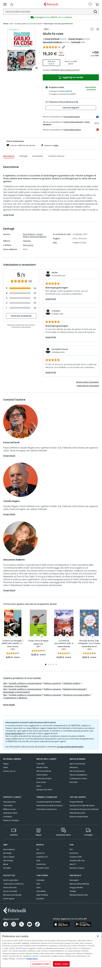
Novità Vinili (41, 864)
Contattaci (7, 816)
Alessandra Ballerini (52, 42)
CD (37, 849)
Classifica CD (42, 857)
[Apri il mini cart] (97, 4)
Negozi (6, 764)
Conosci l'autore (56, 156)
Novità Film (74, 853)
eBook (5, 864)
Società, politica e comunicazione (25, 683)
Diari (38, 884)
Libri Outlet (7, 853)
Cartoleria (40, 880)
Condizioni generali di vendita (48, 802)
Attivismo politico (71, 683)
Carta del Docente (72, 117)
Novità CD (40, 853)
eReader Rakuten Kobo (79, 895)
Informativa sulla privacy (46, 809)
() (59, 47)
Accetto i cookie (61, 964)
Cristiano (56, 311)
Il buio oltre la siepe (38, 640)
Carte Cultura (41, 775)
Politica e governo (52, 683)
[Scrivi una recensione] (63, 47)
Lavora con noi (9, 771)
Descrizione (8, 156)
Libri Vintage (8, 860)
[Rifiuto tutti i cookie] (98, 936)
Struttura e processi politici (76, 695)
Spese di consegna (11, 820)
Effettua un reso (9, 809)
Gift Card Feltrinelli (43, 771)
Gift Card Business (77, 771)
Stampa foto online (44, 790)
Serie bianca (28, 245)
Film (71, 849)
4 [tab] (53, 664)
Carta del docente (43, 778)
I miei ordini (7, 805)
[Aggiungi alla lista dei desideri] (92, 29)
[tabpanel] (21, 49)
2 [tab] (48, 664)
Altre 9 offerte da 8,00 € (69, 70)
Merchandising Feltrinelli (79, 884)
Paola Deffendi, (29, 234)
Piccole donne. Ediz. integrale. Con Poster (89, 642)
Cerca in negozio (71, 107)
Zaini (38, 887)
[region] (51, 950)
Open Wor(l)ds (42, 895)
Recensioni (38, 156)
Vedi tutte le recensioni (87, 385)
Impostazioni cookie (40, 964)
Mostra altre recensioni (87, 382)
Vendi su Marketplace (78, 775)
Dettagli (23, 156)
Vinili (38, 860)
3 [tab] (51, 664)
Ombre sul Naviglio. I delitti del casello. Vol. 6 (13, 642)
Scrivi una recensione (21, 316)
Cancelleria (41, 891)
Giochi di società (10, 891)
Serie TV (73, 864)
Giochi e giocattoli (10, 880)
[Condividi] (97, 29)
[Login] (11, 4)
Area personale (9, 802)
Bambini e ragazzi (77, 868)
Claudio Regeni (75, 39)
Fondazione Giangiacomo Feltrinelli (84, 809)
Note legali (9, 704)
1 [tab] (21, 69)
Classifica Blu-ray (77, 860)
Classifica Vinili (42, 868)
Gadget (73, 891)
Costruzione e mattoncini (13, 884)
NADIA (55, 272)
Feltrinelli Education (77, 813)
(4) (30, 281)
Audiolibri (7, 868)
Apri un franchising (77, 764)
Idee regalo (74, 880)
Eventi (5, 767)
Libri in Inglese (8, 857)
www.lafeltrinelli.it (13, 733)
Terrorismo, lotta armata (15, 686)
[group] (51, 17)
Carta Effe (40, 764)
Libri (5, 683)
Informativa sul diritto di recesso (49, 805)
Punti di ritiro (41, 782)
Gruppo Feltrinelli (76, 802)
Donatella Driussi (60, 349)
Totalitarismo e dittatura (15, 698)
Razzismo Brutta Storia (79, 816)
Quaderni (40, 898)
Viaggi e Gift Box (76, 887)
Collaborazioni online (78, 778)
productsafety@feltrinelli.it (70, 746)
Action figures (8, 898)
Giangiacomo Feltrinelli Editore (82, 805)
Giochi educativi (10, 887)
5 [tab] (56, 664)
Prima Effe (73, 782)
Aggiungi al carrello (72, 77)
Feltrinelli (75, 42)
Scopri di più (9, 455)
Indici (38, 786)
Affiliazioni (74, 767)
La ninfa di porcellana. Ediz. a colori (63, 642)
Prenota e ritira (42, 767)
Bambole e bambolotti (12, 895)
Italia (56, 145)
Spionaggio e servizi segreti (16, 692)
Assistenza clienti (10, 813)
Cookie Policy (32, 958)
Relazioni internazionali (74, 689)
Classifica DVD (76, 857)
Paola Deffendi (52, 39)
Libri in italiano (9, 849)
